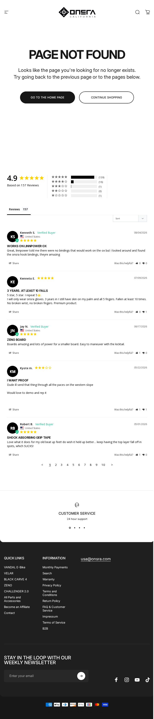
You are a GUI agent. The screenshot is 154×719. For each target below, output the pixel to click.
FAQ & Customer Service (54, 608)
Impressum (50, 616)
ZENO (8, 585)
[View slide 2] (74, 527)
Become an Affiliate (17, 607)
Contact (9, 613)
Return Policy (51, 601)
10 (103, 465)
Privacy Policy (52, 585)
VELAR (8, 573)
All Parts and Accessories (12, 599)
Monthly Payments (55, 567)
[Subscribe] (81, 676)
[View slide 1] (69, 527)
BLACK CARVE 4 (15, 579)
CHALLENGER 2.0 (16, 591)
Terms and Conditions (50, 593)
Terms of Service (54, 622)
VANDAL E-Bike (14, 567)
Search (47, 573)
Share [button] (15, 263)
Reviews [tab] (14, 209)
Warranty (49, 579)
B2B (45, 628)
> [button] (112, 465)
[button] (138, 263)
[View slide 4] (84, 527)
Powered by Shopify (93, 711)
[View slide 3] (79, 527)
